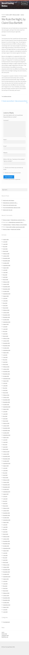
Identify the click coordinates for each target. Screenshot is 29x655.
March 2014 (5, 590)
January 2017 (6, 510)
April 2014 (5, 588)
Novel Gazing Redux (8, 4)
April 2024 (5, 305)
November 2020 (6, 402)
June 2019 (5, 442)
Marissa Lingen (16, 14)
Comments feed (5, 635)
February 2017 (6, 508)
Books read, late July (7, 210)
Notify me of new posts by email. (13, 172)
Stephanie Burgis (7, 224)
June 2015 (5, 555)
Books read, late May (15, 229)
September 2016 (6, 520)
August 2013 (6, 607)
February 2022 (6, 366)
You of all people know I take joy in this (11, 207)
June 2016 (5, 527)
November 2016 (6, 515)
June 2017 (5, 498)
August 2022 (6, 352)
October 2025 (6, 263)
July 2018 (5, 468)
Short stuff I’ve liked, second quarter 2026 (15, 227)
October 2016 (6, 517)
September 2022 (6, 350)
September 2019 (6, 435)
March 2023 (5, 336)
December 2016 (6, 513)
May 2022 (5, 359)
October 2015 (6, 546)
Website (5, 152)
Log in (3, 632)
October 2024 (6, 291)
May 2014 (5, 586)
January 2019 (6, 454)
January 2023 (6, 340)
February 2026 (6, 253)
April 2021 (5, 390)
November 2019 (6, 430)
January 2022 (6, 369)
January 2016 (6, 539)
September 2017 (6, 491)
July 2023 (5, 326)
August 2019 (6, 437)
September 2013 (6, 605)
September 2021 (6, 378)
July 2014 (5, 581)
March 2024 (5, 307)
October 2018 (6, 461)
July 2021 (5, 383)
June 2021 (5, 385)
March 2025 (5, 279)
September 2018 (6, 463)
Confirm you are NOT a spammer (12, 179)
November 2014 (6, 571)
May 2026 (5, 246)
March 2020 (5, 421)
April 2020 (5, 418)
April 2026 (5, 249)
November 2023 (6, 317)
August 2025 (6, 267)
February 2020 (6, 423)
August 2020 (6, 409)
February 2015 (6, 564)
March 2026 (5, 251)
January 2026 (6, 256)
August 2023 (6, 324)
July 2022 (5, 355)
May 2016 (5, 529)
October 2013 (6, 602)
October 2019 (6, 432)
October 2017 (6, 489)
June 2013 (5, 612)
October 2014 (6, 574)
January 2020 (6, 425)
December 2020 (6, 399)
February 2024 (6, 310)
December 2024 (6, 286)
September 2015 (6, 548)
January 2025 (6, 284)
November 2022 (6, 345)
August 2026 (6, 239)
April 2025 (5, 277)
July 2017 (5, 496)
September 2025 (6, 265)
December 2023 (6, 315)
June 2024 (5, 300)
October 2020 (6, 404)
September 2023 (6, 322)
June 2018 (5, 470)
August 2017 (6, 494)
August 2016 (6, 522)
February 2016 (6, 536)
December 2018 (6, 456)
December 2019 (6, 428)
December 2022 (6, 343)
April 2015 (5, 560)
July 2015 (5, 553)
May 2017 (5, 501)
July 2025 (5, 270)
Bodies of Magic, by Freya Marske (19, 224)
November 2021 (6, 373)
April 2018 (5, 475)
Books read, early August (8, 200)
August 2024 (6, 296)
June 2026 (5, 244)
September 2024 (6, 293)
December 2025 (6, 258)
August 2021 (6, 381)
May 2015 (5, 557)
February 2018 (6, 480)
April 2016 (5, 531)
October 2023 (6, 319)
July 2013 (5, 609)
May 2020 (5, 416)
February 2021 (6, 395)
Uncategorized (6, 622)
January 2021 (6, 397)
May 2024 (5, 303)
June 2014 (5, 583)
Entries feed (4, 633)
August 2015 (6, 550)
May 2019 (5, 444)
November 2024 (6, 289)
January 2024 (6, 312)
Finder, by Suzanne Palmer (21, 101)
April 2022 (5, 362)
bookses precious (7, 96)
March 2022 (5, 364)
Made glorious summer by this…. (10, 202)
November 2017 (6, 487)
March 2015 (5, 562)
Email (5, 146)
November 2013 (6, 600)
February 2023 (6, 338)
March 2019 (5, 449)
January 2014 (6, 595)
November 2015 (6, 543)
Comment (6, 120)
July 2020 (5, 411)
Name (5, 139)
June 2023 (5, 329)
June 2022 (5, 357)
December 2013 (6, 597)
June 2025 (5, 272)
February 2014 (6, 593)
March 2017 (5, 505)
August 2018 (6, 465)
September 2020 (6, 406)
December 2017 (6, 484)
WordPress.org (5, 637)
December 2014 (6, 569)
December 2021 (6, 371)
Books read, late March (8, 101)
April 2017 (5, 503)
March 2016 (5, 534)
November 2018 (6, 458)
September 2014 (6, 576)
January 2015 (6, 567)
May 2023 (5, 331)
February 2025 (6, 282)
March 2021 (5, 392)
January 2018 (6, 482)
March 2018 (5, 477)
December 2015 (6, 541)
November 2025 (6, 260)
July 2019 (5, 439)
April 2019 (5, 447)
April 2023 (5, 333)
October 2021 (6, 376)
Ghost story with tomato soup (10, 205)
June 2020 (5, 414)
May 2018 (5, 473)
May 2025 (5, 274)
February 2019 (6, 451)
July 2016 (5, 524)
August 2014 (6, 579)
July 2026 (5, 241)
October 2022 (6, 348)
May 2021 (5, 388)
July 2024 (5, 298)
